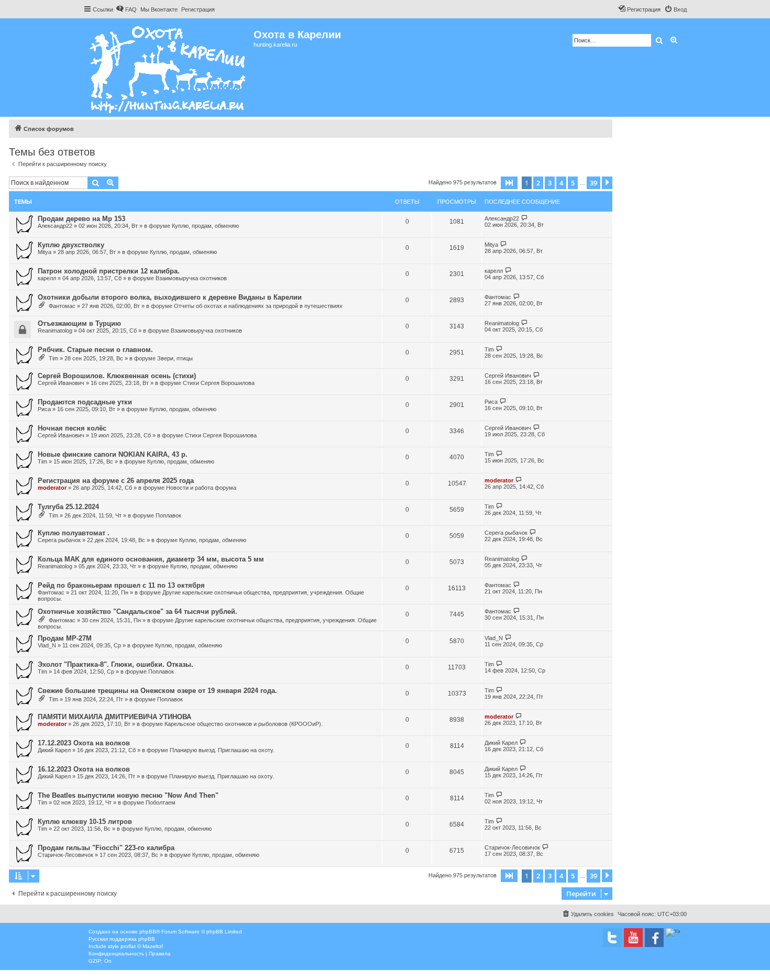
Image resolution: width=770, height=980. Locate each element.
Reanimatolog (55, 330)
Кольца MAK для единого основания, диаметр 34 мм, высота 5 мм (151, 559)
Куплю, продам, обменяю (205, 226)
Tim (53, 358)
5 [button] (573, 183)
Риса (44, 409)
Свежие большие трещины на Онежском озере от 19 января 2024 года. (157, 691)
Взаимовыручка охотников (191, 278)
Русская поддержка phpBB (122, 939)
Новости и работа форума (201, 488)
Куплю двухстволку (71, 245)
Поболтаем (160, 802)
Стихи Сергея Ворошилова (219, 383)
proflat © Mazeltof (141, 946)
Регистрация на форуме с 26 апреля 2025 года (116, 481)
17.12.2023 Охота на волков (84, 743)
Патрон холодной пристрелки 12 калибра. (109, 271)
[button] (509, 183)
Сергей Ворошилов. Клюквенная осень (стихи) (117, 376)
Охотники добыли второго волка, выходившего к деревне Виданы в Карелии (170, 297)
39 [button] (593, 183)
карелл (47, 278)
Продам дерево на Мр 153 (81, 219)
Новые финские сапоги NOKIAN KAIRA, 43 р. (113, 454)
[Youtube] (633, 937)
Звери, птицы (175, 358)
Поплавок (168, 515)
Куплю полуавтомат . (73, 533)
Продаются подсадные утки (85, 402)
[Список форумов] (168, 67)
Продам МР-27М (65, 638)
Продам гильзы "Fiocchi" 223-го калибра (106, 848)
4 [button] (561, 183)
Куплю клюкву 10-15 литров (85, 821)
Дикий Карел (54, 750)
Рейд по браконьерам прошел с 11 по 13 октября (121, 585)
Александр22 (55, 226)
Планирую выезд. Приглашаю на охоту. (222, 750)
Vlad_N (47, 645)
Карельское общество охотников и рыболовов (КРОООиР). (243, 724)
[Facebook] (654, 937)
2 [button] (538, 183)
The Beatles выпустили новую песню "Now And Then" (128, 795)
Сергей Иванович (61, 383)
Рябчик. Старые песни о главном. (95, 350)
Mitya (44, 252)
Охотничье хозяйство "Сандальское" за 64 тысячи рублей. (137, 611)
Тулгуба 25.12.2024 (68, 507)
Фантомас (62, 306)
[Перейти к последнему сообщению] (525, 218)
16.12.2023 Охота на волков (84, 769)
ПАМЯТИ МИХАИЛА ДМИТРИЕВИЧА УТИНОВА (114, 717)
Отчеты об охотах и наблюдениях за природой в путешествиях (258, 306)
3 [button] (550, 183)
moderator (52, 488)
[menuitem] (126, 9)
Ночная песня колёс (72, 428)
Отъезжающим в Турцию (79, 323)
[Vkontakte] (612, 937)
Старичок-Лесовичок (65, 855)
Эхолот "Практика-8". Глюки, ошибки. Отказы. (115, 664)
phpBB (147, 931)
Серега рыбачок (59, 540)
